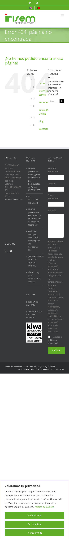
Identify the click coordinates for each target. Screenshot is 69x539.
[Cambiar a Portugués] (38, 8)
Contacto (43, 128)
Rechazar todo (34, 532)
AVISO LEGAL (23, 369)
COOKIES (60, 369)
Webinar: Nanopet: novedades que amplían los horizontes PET (34, 240)
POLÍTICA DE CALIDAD (32, 303)
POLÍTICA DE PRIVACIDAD (42, 369)
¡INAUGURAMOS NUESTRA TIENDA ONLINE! (34, 261)
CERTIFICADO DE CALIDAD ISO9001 (34, 314)
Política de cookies (44, 506)
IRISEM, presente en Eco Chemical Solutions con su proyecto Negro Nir (34, 217)
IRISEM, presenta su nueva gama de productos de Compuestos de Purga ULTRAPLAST (34, 179)
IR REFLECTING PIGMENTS (34, 199)
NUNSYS (51, 366)
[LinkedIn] (6, 251)
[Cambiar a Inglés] (30, 8)
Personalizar (34, 524)
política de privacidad (53, 342)
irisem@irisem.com (14, 199)
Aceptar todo (34, 515)
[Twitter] (11, 251)
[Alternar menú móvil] (62, 15)
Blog (41, 121)
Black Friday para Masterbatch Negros (34, 277)
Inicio (42, 83)
